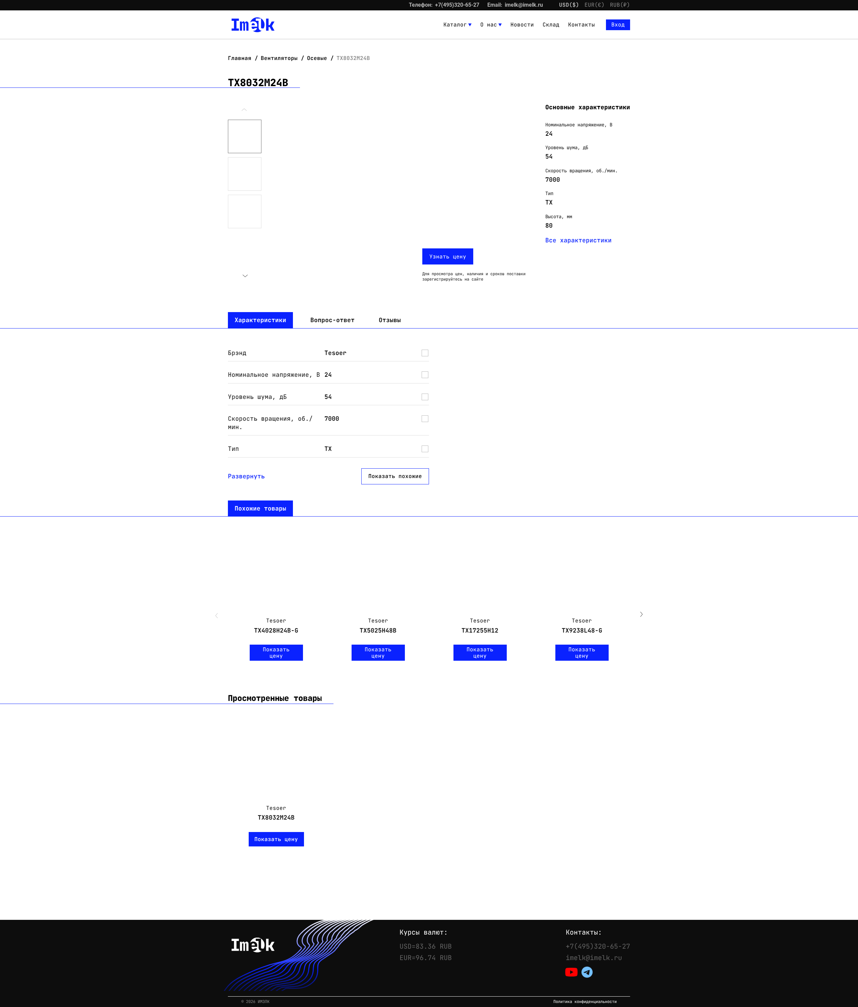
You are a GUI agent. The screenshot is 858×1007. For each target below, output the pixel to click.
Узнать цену (447, 256)
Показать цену (276, 652)
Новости (522, 24)
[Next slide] (245, 276)
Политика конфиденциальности (585, 1001)
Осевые (317, 58)
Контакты (581, 24)
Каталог (455, 24)
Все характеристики (578, 240)
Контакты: (584, 932)
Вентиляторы (279, 58)
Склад (551, 24)
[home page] (253, 25)
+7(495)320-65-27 (457, 5)
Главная (241, 58)
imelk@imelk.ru (524, 5)
